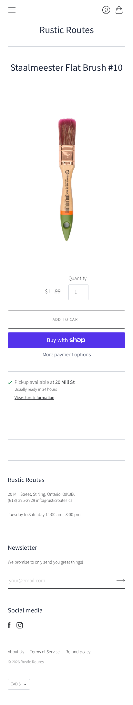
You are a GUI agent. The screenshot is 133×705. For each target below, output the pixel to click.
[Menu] (12, 10)
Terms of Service (45, 652)
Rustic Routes (66, 30)
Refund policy (78, 652)
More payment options (67, 354)
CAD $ (16, 684)
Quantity (77, 278)
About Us (16, 652)
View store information (34, 397)
